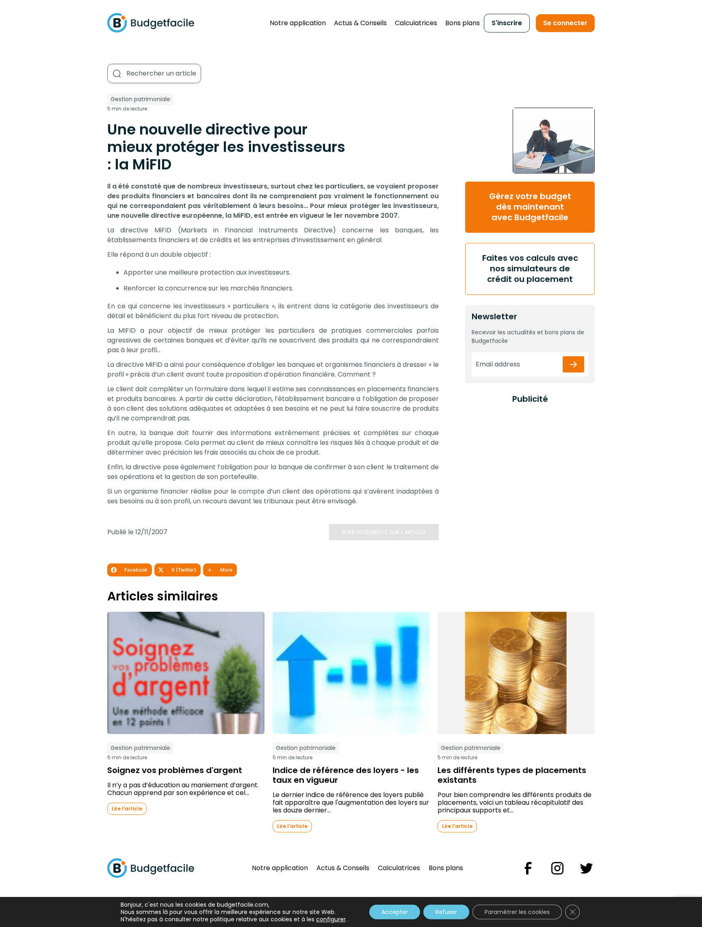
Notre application (298, 23)
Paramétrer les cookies (517, 912)
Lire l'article (127, 808)
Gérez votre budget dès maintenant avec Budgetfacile (530, 207)
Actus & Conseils (360, 23)
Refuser (446, 912)
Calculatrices (416, 23)
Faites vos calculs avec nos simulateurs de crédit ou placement (530, 268)
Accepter (394, 912)
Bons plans (462, 23)
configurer (331, 919)
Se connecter (565, 23)
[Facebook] (528, 868)
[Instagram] (557, 868)
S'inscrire (507, 23)
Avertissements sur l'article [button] (384, 532)
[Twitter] (586, 868)
